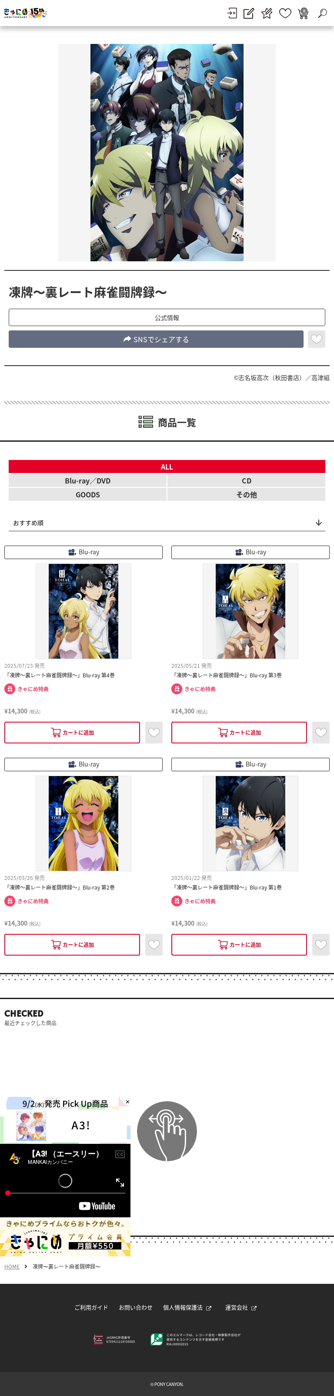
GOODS (88, 494)
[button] (167, 317)
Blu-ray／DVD (87, 480)
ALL (167, 466)
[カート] (303, 13)
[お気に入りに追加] (316, 339)
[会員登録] (249, 13)
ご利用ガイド (91, 1307)
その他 (246, 494)
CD (246, 480)
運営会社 (236, 1307)
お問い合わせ (136, 1307)
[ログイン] (232, 13)
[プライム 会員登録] (267, 13)
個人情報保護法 (183, 1307)
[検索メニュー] (322, 13)
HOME (12, 1266)
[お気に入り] (285, 13)
